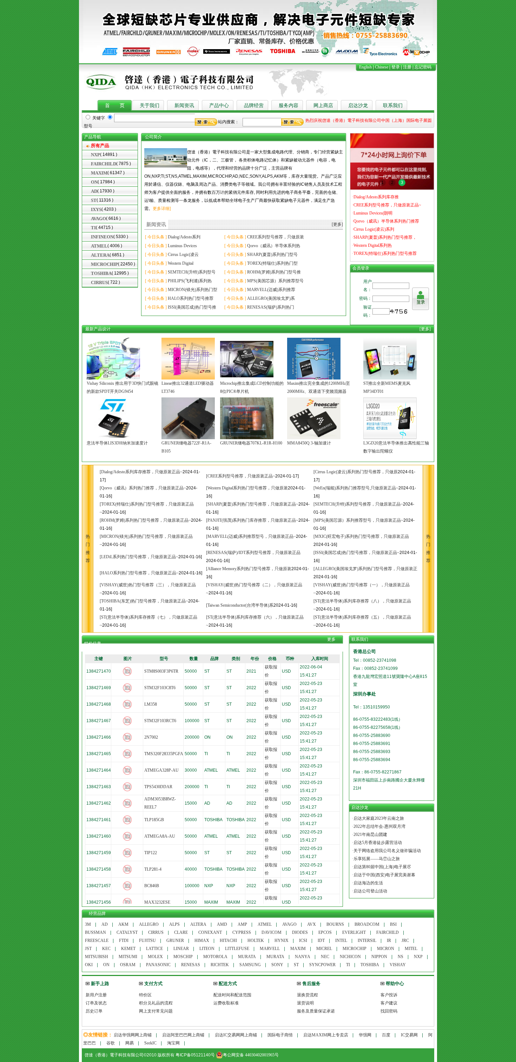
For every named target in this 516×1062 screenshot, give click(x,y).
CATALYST (127, 932)
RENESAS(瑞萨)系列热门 (270, 307)
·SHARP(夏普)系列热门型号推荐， (384, 237)
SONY (277, 964)
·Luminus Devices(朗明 (372, 213)
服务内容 (288, 105)
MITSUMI (128, 956)
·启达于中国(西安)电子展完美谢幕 (383, 874)
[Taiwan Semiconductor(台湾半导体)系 (239, 605)
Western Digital (180, 263)
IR (389, 940)
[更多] (337, 224)
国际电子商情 (280, 1035)
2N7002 (151, 737)
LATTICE (154, 948)
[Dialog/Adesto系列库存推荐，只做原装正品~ (141, 471)
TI (93, 227)
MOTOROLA (215, 956)
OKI (89, 964)
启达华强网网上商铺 (133, 1035)
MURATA (247, 956)
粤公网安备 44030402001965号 (251, 1055)
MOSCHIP (183, 956)
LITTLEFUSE (237, 948)
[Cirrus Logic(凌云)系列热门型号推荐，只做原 (355, 471)
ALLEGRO (149, 924)
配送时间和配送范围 (232, 994)
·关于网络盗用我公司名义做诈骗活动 (386, 850)
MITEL (411, 948)
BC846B (151, 885)
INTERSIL (367, 940)
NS (400, 956)
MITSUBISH (96, 956)
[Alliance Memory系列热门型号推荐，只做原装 (248, 568)
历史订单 (94, 1011)
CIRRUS (99, 282)
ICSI (303, 940)
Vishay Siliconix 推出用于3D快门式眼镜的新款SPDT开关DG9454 (122, 387)
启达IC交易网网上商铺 (236, 1035)
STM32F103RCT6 (160, 720)
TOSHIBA (101, 273)
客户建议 (389, 1003)
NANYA (302, 956)
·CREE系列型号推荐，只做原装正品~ (386, 205)
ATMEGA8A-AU (159, 836)
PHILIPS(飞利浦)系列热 (190, 280)
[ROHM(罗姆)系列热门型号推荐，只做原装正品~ (145, 520)
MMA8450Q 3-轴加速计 (309, 443)
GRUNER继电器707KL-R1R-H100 (251, 443)
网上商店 (323, 105)
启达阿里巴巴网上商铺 (183, 1035)
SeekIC (150, 1043)
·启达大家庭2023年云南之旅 (378, 818)
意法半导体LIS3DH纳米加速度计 (117, 443)
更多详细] (162, 208)
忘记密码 (423, 67)
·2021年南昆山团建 (369, 834)
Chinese (381, 67)
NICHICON (350, 956)
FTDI (123, 940)
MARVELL (270, 948)
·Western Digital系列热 (372, 245)
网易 (129, 1043)
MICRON (385, 948)
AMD (222, 924)
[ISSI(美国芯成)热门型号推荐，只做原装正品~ (356, 552)
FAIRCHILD (103, 163)
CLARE (181, 932)
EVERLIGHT (354, 932)
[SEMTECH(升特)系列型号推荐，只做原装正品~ (358, 504)
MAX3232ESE (157, 902)
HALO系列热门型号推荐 (190, 298)
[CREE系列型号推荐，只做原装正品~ (240, 476)
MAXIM (99, 173)
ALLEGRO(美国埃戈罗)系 (271, 298)
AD (94, 191)
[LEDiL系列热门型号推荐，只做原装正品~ (139, 556)
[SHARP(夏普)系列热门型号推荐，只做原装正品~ (252, 504)
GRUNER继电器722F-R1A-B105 (186, 447)
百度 (386, 1035)
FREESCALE (96, 940)
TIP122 (150, 852)
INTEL (341, 940)
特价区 (145, 994)
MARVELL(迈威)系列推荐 (271, 289)
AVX (311, 924)
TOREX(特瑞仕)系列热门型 (272, 263)
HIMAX (201, 940)
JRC (405, 940)
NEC (325, 956)
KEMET (128, 948)
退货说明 (305, 1003)
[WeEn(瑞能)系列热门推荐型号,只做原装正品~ (355, 488)
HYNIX (281, 940)
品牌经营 (254, 105)
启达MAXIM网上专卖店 (325, 1035)
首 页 (115, 105)
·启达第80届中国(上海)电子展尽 (381, 866)
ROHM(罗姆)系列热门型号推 (274, 272)
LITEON (206, 948)
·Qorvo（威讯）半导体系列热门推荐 (385, 221)
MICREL (324, 948)
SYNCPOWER (322, 964)
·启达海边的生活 (367, 882)
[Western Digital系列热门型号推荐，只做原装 (247, 488)
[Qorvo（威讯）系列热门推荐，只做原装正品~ (143, 488)
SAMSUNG (250, 964)
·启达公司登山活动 (369, 891)
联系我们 (393, 105)
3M (88, 924)
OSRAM (127, 964)
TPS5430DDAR (158, 786)
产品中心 (219, 105)
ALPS (174, 924)
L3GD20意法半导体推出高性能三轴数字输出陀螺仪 (396, 447)
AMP (242, 924)
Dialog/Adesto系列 (184, 237)
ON (94, 182)
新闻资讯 (184, 105)
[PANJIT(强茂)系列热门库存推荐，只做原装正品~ (252, 520)
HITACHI (228, 940)
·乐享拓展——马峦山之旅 (376, 858)
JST (88, 948)
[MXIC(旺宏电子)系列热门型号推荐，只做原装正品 (361, 536)
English (365, 67)
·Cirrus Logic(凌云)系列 (373, 229)
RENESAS (190, 964)
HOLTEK (255, 940)
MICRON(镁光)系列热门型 (192, 289)
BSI (393, 924)
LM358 (150, 704)
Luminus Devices (182, 245)
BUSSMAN (95, 932)
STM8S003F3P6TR (161, 671)
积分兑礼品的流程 (156, 1003)
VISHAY (398, 964)
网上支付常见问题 (156, 1011)
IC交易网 (409, 1035)
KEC (106, 948)
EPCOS (325, 932)
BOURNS (335, 924)
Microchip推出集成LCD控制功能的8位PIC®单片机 (252, 387)
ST (94, 200)
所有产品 (100, 145)
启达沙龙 (358, 105)
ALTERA (100, 255)
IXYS (96, 209)
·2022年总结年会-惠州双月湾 (378, 826)
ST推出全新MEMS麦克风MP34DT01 (386, 387)
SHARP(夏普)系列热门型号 (272, 254)
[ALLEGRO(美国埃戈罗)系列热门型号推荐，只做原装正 (365, 568)
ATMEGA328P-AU (161, 770)
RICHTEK (220, 964)
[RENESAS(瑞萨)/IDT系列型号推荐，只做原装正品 (253, 552)
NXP (95, 154)
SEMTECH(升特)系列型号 (192, 272)
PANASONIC (158, 964)
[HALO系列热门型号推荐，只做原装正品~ (139, 572)
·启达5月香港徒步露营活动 (377, 842)
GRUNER (175, 940)
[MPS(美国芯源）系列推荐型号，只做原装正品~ (358, 520)
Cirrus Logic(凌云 (183, 254)
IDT (321, 940)
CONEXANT (210, 932)
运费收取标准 (226, 1003)
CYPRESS (241, 932)
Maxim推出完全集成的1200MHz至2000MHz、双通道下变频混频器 (318, 387)
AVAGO (98, 218)
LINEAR (181, 948)
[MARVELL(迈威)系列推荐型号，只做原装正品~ (251, 536)
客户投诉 (389, 994)
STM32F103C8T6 (160, 687)
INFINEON (102, 236)
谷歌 (110, 1043)
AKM (123, 924)
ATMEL (99, 246)
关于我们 (149, 105)
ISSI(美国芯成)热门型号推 (192, 307)
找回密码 (389, 1011)
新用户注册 (96, 994)
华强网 (365, 1035)
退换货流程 (307, 994)
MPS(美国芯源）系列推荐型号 (275, 280)
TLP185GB (154, 819)
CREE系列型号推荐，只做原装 (275, 237)
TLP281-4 (152, 869)
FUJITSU (147, 940)
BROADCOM (367, 924)
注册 (407, 67)
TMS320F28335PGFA (163, 753)
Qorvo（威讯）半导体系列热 (273, 245)
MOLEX (155, 956)
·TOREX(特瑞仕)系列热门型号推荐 (384, 253)
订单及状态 (96, 1003)
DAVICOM (272, 932)
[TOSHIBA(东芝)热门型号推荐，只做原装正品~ (144, 601)
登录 (395, 67)
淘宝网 (173, 1043)
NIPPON (379, 956)
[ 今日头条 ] (156, 237)
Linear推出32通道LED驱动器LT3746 (187, 387)
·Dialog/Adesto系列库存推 (375, 196)
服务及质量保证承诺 (316, 1011)
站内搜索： (228, 121)
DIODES (300, 932)
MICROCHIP (104, 264)
